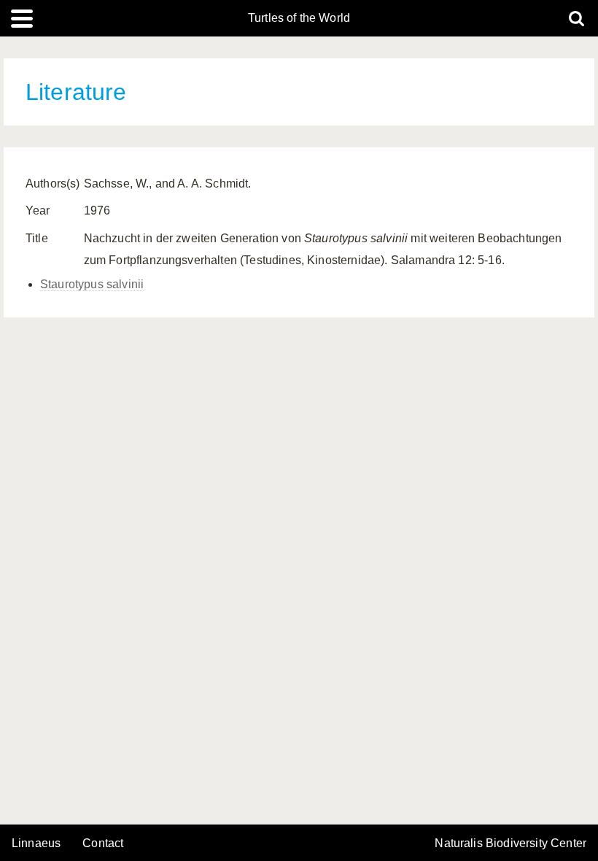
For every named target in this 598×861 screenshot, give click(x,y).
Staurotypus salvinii (92, 284)
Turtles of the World (299, 18)
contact (102, 843)
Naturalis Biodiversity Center (510, 843)
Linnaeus (36, 843)
